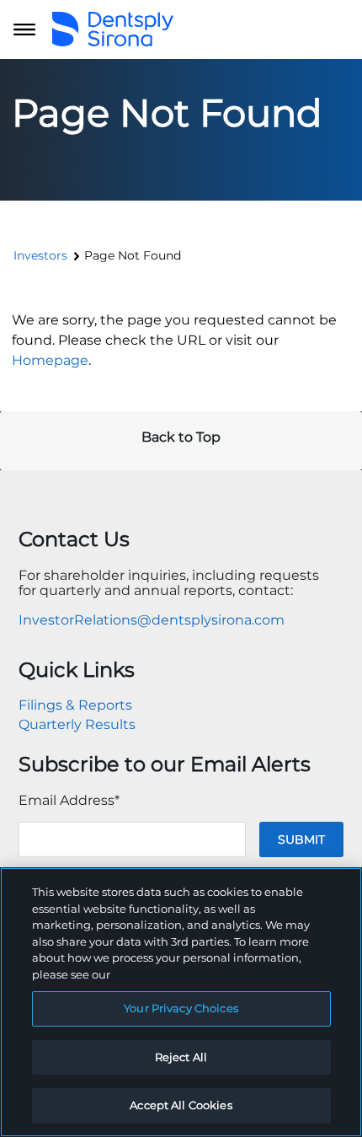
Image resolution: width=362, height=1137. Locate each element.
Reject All (181, 1057)
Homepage (50, 360)
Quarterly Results (77, 724)
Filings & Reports (75, 705)
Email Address (69, 800)
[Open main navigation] (24, 29)
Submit (301, 839)
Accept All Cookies (181, 1105)
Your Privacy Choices (181, 1008)
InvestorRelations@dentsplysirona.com (152, 620)
